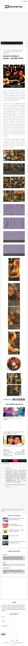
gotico (4, 562)
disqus (19, 460)
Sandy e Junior (6, 51)
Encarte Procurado (13, 535)
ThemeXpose (11, 642)
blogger (15, 460)
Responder (8, 486)
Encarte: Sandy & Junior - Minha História (13, 446)
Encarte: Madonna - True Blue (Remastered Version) (16, 519)
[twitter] (24, 1)
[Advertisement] (14, 26)
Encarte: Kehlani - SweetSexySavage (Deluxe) (16, 524)
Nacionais (20, 50)
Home (4, 50)
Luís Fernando (6, 567)
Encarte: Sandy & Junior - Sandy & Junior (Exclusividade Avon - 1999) (13, 432)
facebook (24, 460)
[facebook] (22, 1)
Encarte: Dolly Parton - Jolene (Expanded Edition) (16, 530)
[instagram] (26, 1)
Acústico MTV (10, 50)
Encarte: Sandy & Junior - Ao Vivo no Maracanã (12, 418)
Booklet (16, 50)
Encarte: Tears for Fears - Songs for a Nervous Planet (17, 542)
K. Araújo (5, 554)
